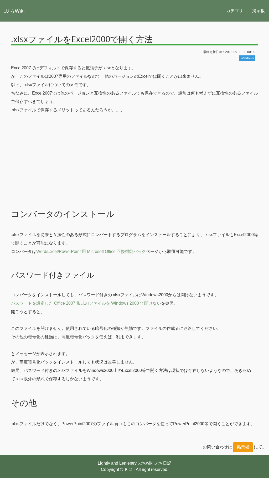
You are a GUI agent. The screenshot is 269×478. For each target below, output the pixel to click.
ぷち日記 (162, 463)
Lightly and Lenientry (117, 463)
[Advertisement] (134, 165)
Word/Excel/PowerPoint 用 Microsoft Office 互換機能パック (91, 251)
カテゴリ (234, 10)
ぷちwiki (145, 463)
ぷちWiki (14, 11)
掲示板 (258, 10)
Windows (247, 58)
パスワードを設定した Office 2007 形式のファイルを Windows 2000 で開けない (86, 303)
